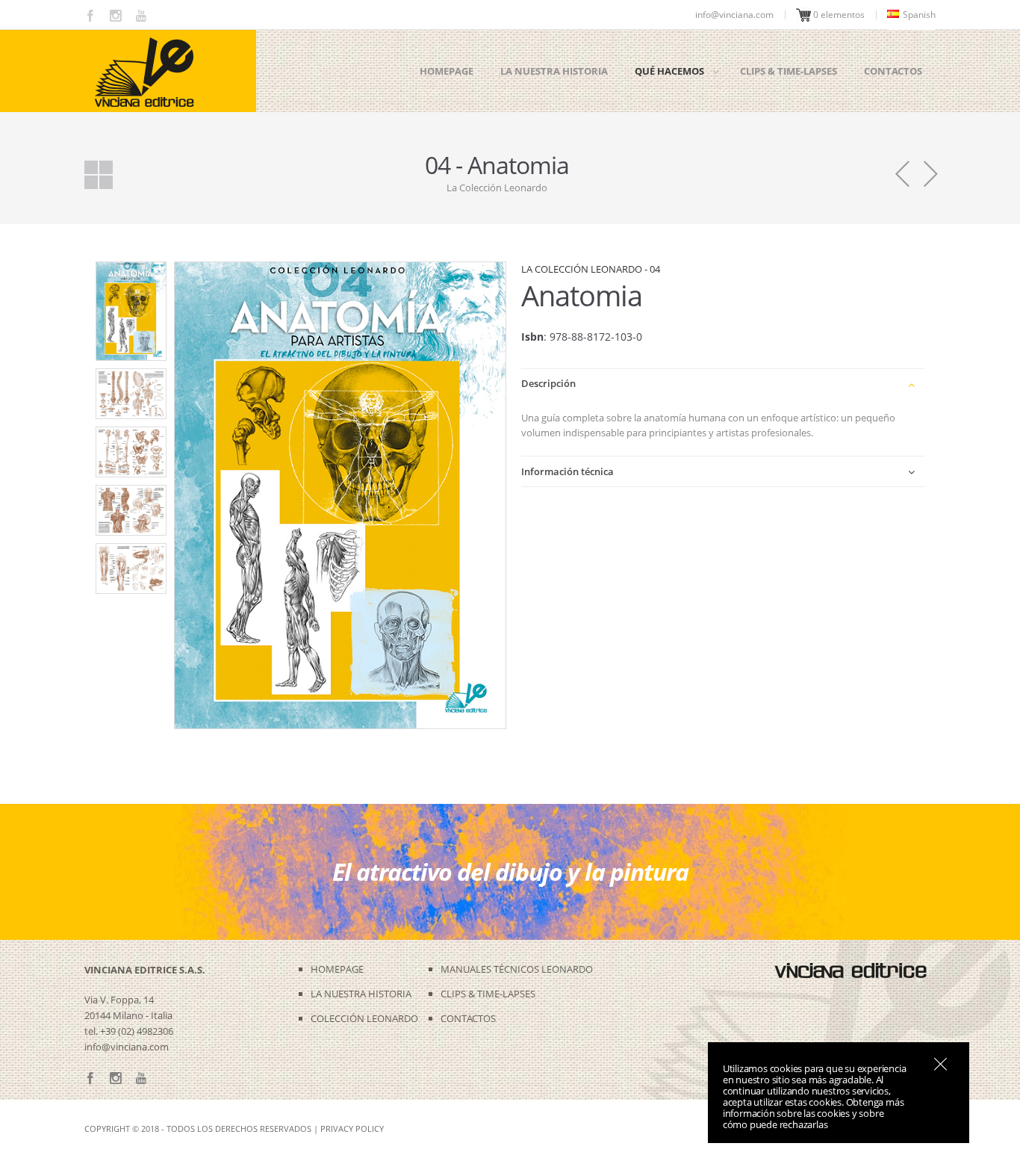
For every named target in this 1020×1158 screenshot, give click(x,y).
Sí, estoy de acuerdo (940, 1064)
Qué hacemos (669, 71)
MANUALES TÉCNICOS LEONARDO (517, 969)
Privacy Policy (352, 1128)
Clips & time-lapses (788, 71)
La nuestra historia (554, 71)
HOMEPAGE (337, 969)
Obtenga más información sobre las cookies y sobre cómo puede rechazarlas (813, 1113)
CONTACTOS (468, 1018)
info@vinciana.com (126, 1046)
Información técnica (567, 471)
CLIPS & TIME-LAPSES (488, 993)
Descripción (548, 383)
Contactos (893, 71)
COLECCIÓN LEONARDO (364, 1018)
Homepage (446, 71)
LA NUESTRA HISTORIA (361, 993)
